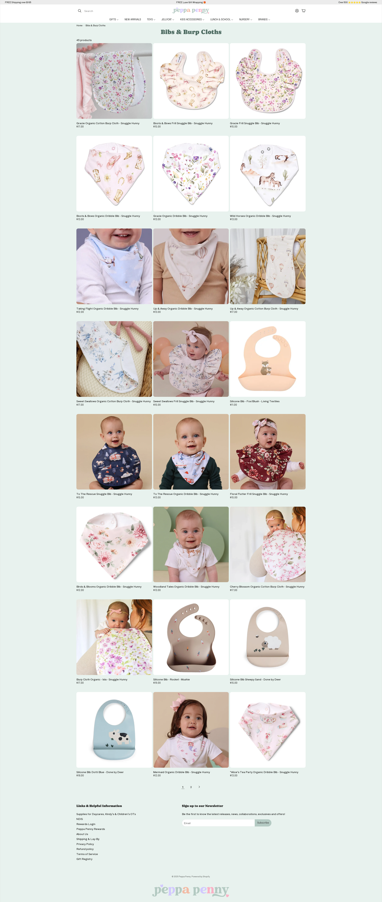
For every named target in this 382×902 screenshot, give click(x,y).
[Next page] (199, 787)
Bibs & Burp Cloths (95, 25)
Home (79, 25)
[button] (107, 10)
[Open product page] (114, 81)
